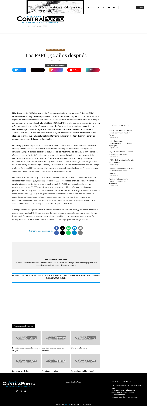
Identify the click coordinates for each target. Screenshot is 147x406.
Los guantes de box (21, 371)
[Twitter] (109, 8)
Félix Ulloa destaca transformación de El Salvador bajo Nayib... (120, 143)
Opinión (50, 50)
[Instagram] (93, 8)
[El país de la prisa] (56, 361)
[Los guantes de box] (26, 361)
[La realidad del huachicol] (85, 361)
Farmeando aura (79, 348)
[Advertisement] (56, 90)
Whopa (67, 404)
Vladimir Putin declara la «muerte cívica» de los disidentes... (118, 181)
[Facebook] (88, 8)
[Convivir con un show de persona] (56, 338)
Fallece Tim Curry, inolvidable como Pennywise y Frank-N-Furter (120, 132)
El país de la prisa (50, 371)
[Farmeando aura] (85, 338)
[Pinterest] (99, 8)
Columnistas (60, 50)
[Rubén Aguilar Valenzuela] (55, 249)
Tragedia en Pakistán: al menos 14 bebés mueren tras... (121, 153)
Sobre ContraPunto (73, 382)
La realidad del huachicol (82, 371)
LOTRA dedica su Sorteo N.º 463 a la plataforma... (121, 161)
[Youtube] (114, 8)
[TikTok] (104, 8)
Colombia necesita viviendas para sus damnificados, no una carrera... (121, 170)
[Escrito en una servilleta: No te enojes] (26, 338)
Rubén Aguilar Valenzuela (56, 259)
